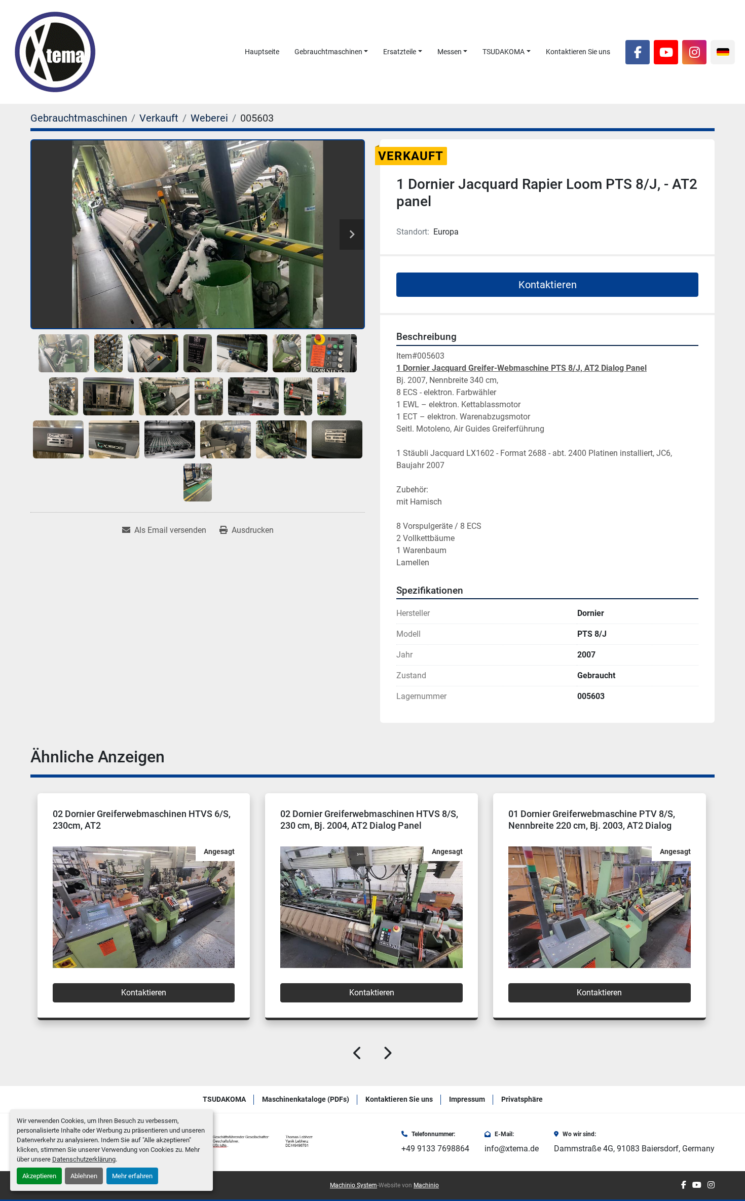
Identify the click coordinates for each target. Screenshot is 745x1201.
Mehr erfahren (132, 1176)
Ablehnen (83, 1176)
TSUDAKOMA (503, 52)
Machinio (426, 1185)
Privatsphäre (522, 1099)
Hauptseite (262, 52)
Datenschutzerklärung (84, 1159)
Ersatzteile (399, 52)
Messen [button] (449, 52)
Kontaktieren (547, 285)
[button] (331, 52)
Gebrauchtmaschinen (328, 52)
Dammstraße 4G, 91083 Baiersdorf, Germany (634, 1148)
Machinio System (353, 1185)
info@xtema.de (512, 1148)
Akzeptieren (39, 1176)
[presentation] (357, 1055)
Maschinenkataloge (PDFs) (305, 1099)
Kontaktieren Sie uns (578, 52)
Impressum (467, 1099)
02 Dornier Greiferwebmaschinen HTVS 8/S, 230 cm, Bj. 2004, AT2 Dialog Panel (141, 819)
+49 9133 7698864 (435, 1148)
